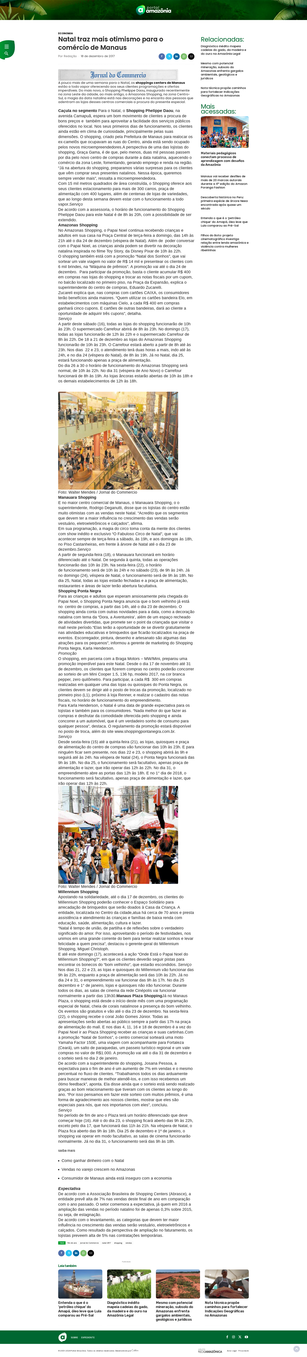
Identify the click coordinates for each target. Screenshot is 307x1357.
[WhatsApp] (184, 56)
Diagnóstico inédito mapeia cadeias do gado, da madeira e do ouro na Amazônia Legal (223, 50)
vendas (129, 1243)
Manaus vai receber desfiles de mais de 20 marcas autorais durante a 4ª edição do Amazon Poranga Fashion (224, 181)
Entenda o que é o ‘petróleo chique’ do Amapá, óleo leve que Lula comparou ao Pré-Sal (224, 222)
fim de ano (72, 1243)
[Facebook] (162, 56)
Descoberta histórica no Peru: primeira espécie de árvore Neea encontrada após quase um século (224, 202)
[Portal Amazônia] (153, 10)
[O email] (191, 56)
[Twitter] (169, 56)
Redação (70, 56)
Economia (65, 33)
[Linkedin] (176, 56)
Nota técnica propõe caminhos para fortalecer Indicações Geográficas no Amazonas (223, 91)
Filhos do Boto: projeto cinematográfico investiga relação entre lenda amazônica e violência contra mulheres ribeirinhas (225, 242)
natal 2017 (106, 1243)
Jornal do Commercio (89, 1243)
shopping (118, 1243)
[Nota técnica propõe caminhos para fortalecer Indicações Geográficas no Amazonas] (227, 1284)
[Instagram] (233, 1337)
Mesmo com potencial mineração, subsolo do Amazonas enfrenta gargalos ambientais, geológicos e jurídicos (222, 70)
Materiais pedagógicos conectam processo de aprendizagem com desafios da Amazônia (222, 159)
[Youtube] (246, 1337)
